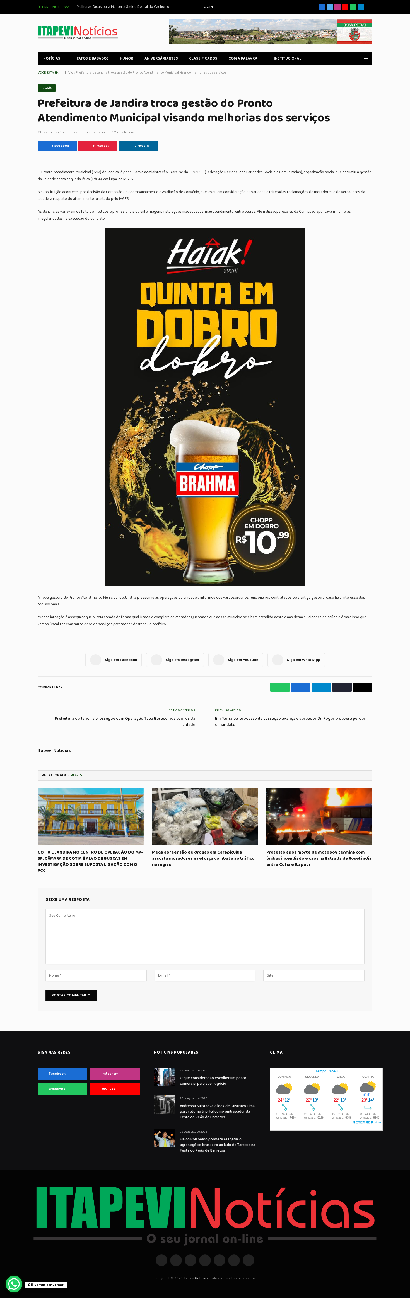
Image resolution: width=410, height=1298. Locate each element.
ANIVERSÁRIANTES (161, 58)
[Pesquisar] (370, 7)
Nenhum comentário (89, 132)
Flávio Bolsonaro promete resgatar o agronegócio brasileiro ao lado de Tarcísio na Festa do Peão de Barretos (217, 1144)
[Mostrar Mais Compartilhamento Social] (164, 146)
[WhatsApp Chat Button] (14, 1284)
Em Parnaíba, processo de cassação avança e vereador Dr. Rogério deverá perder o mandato (290, 721)
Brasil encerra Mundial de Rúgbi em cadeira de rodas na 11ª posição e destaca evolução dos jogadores (139, 6)
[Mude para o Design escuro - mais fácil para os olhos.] (358, 58)
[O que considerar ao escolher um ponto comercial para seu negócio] (164, 1077)
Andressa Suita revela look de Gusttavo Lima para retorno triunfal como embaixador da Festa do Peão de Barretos (217, 1111)
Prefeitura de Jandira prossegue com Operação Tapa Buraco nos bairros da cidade (125, 721)
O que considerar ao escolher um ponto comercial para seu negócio (213, 1080)
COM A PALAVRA (242, 58)
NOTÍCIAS (51, 58)
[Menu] (366, 58)
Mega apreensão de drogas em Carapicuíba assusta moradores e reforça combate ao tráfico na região (203, 858)
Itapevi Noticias (54, 751)
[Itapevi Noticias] (78, 32)
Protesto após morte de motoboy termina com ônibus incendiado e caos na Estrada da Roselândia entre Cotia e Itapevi (319, 858)
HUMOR (126, 58)
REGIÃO (46, 88)
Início (69, 72)
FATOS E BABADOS (93, 58)
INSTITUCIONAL (287, 58)
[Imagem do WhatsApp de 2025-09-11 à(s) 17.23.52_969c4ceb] (205, 585)
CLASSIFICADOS (203, 58)
